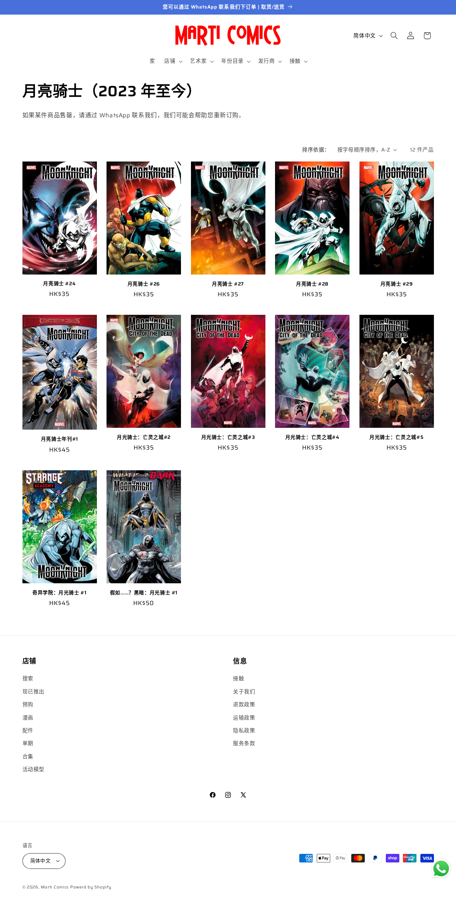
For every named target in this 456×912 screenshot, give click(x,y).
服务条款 (244, 743)
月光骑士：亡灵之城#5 (396, 437)
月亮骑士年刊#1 (59, 439)
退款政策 (244, 705)
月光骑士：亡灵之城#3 (228, 437)
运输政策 (244, 717)
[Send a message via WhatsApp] (441, 868)
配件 (27, 730)
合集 (27, 756)
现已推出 (33, 691)
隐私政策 (244, 730)
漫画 (27, 717)
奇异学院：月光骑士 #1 (59, 593)
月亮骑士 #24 (59, 284)
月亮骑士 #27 (228, 284)
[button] (173, 61)
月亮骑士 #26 (144, 284)
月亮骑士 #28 (312, 284)
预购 (27, 705)
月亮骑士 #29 (396, 284)
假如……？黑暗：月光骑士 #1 (143, 593)
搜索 (27, 679)
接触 (238, 679)
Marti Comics (55, 886)
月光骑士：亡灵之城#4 (312, 437)
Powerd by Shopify (91, 886)
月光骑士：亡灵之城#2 (144, 437)
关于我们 (244, 691)
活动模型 (33, 769)
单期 (27, 743)
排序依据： (316, 149)
